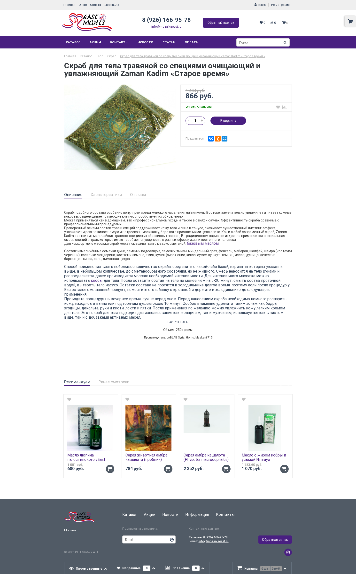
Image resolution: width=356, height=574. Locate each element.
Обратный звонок (221, 22)
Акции (95, 42)
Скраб (111, 56)
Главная (69, 5)
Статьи (169, 42)
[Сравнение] (284, 107)
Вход (262, 5)
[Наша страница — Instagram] (288, 552)
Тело (99, 56)
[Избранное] (278, 107)
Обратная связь (275, 540)
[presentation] (88, 568)
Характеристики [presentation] (106, 194)
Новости (145, 42)
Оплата (95, 5)
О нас (83, 5)
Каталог (73, 42)
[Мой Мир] (224, 139)
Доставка (111, 5)
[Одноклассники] (218, 139)
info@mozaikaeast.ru (166, 26)
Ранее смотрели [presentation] (114, 381)
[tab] (73, 194)
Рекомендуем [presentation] (77, 381)
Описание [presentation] (73, 194)
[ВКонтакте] (211, 139)
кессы (97, 280)
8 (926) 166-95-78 (166, 19)
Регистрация (280, 5)
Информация (197, 514)
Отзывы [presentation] (138, 194)
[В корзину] (110, 469)
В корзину (228, 121)
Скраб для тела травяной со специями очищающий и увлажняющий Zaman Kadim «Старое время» (192, 56)
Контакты (119, 42)
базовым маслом (203, 243)
